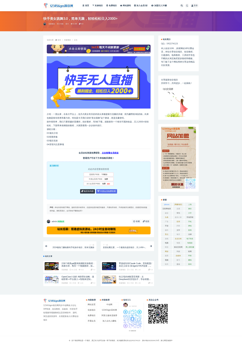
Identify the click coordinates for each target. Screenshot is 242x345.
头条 (166, 217)
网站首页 (92, 305)
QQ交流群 (168, 89)
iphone (166, 204)
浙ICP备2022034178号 (150, 340)
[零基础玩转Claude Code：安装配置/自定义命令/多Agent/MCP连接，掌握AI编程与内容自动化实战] (109, 266)
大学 (190, 213)
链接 (147, 221)
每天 (178, 234)
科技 (166, 247)
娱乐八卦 (178, 217)
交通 (178, 209)
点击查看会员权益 (110, 153)
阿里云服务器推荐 (109, 316)
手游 (166, 226)
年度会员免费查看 (108, 191)
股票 (166, 256)
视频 (166, 260)
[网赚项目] (178, 204)
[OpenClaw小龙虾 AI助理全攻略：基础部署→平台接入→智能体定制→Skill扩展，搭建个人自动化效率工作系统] (52, 279)
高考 (190, 264)
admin (58, 221)
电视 (178, 243)
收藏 (137, 221)
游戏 (166, 239)
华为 (178, 213)
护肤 (178, 226)
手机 (190, 221)
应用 (178, 221)
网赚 (178, 251)
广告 (166, 221)
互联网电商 (166, 209)
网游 (166, 251)
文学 (178, 230)
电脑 (166, 243)
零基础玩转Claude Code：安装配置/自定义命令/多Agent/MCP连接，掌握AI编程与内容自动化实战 (135, 266)
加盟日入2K (160, 6)
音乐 (178, 264)
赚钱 (190, 260)
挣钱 (190, 226)
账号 (178, 260)
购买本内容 (88, 191)
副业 (166, 213)
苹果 (190, 256)
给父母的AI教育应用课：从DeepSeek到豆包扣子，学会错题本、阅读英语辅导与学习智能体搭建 (135, 279)
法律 (190, 234)
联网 (190, 251)
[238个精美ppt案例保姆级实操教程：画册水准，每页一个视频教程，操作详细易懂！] (52, 266)
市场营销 (190, 217)
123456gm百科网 (109, 310)
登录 (196, 6)
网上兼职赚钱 (190, 247)
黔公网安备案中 (167, 340)
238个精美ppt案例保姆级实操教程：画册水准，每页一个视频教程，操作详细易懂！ (78, 266)
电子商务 (190, 239)
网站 (127, 6)
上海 (190, 204)
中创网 (109, 305)
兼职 (190, 209)
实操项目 (99, 6)
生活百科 (178, 239)
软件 (166, 264)
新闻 (190, 230)
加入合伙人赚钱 (109, 321)
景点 (166, 234)
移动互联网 (178, 247)
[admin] (44, 24)
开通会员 (92, 321)
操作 (166, 230)
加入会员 (142, 6)
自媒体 (178, 256)
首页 (87, 6)
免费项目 (113, 6)
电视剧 (189, 243)
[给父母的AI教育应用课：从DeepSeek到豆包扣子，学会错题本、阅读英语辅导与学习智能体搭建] (109, 279)
